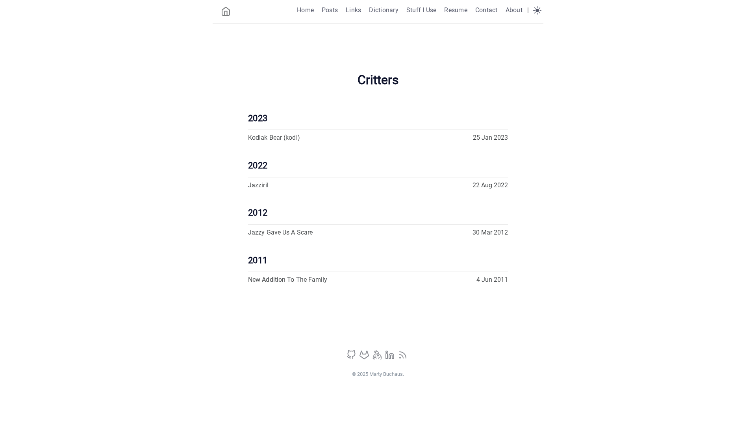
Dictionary (383, 10)
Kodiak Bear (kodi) (274, 137)
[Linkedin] (390, 357)
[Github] (352, 357)
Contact (486, 10)
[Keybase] (378, 357)
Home (305, 10)
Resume (455, 10)
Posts (330, 10)
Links (353, 10)
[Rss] (403, 357)
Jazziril (258, 185)
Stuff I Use (421, 10)
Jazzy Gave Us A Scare (280, 232)
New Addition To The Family (288, 279)
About (514, 10)
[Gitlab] (365, 357)
